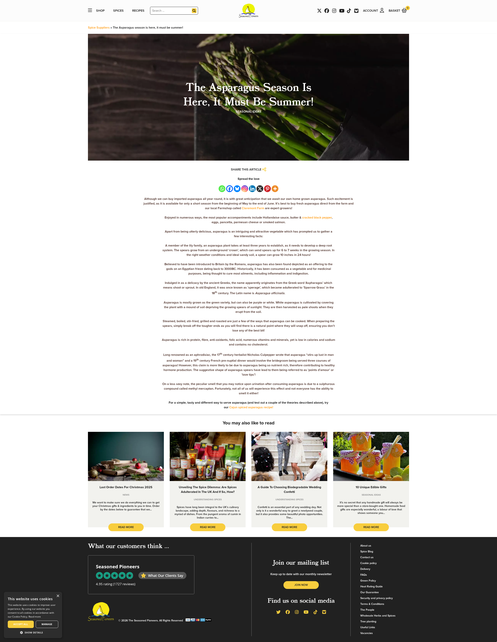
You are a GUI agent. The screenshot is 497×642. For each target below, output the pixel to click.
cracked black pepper (317, 218)
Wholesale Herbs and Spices (377, 615)
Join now (301, 585)
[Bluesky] (237, 188)
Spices (118, 11)
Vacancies (366, 633)
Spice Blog (366, 551)
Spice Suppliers (99, 28)
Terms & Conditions (372, 604)
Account (370, 11)
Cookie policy (368, 563)
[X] (259, 188)
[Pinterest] (267, 188)
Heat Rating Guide (371, 586)
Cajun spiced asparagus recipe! (251, 407)
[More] (275, 188)
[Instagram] (244, 188)
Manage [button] (47, 624)
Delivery (365, 569)
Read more (35, 616)
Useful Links (367, 627)
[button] (33, 632)
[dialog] (33, 615)
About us (365, 545)
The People (367, 609)
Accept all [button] (20, 624)
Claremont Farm (253, 208)
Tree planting (368, 621)
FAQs (363, 574)
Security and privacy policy (376, 598)
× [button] (57, 596)
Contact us (367, 557)
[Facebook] (229, 188)
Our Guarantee (369, 592)
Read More (126, 527)
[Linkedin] (252, 188)
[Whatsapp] (222, 188)
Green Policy (368, 580)
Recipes (138, 11)
